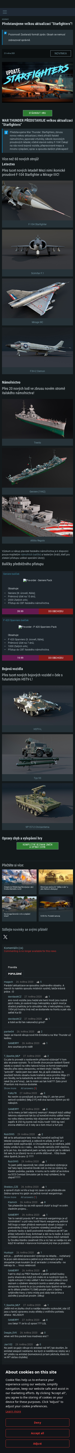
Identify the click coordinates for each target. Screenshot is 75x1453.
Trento (37, 442)
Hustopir (8, 1252)
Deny (37, 1422)
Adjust (37, 1443)
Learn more (13, 1411)
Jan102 (8, 1344)
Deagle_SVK (10, 1332)
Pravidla (12, 967)
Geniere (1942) (37, 491)
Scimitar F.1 (37, 273)
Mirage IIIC (37, 322)
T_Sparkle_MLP (12, 1056)
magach (8, 982)
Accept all (37, 1433)
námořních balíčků (31, 554)
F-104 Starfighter (37, 224)
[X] (5, 937)
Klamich (12, 1202)
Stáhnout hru (37, 113)
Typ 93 (37, 778)
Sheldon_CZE (11, 1186)
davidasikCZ (14, 996)
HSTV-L (38, 729)
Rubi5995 (9, 1134)
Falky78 (12, 1093)
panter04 (9, 1031)
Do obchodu (55, 611)
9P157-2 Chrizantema (37, 827)
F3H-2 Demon (37, 371)
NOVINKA (61, 53)
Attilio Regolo (37, 540)
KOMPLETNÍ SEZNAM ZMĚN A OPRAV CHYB (37, 845)
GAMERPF (13, 1043)
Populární (15, 974)
